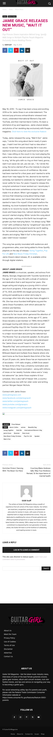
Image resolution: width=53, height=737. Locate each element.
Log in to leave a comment (26, 550)
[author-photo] (26, 497)
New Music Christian (25, 254)
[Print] (27, 50)
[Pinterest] (16, 50)
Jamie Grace (7, 433)
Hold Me (19, 430)
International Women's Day (33, 430)
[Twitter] (10, 50)
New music (25, 433)
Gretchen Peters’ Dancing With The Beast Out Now (12, 469)
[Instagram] (20, 717)
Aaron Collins (14, 427)
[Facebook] (4, 50)
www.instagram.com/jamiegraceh (16, 407)
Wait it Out (7, 439)
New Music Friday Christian (12, 436)
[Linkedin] (21, 50)
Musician (17, 433)
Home (4, 9)
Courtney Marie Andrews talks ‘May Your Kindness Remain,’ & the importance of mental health (39, 472)
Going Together (36, 250)
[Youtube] (38, 717)
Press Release (16, 424)
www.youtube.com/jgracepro (15, 404)
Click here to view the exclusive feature (29, 131)
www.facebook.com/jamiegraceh (16, 398)
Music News (19, 9)
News (11, 9)
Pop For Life (28, 436)
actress (23, 427)
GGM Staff (8, 45)
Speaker (37, 436)
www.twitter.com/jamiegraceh (15, 401)
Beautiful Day (32, 427)
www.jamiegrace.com (11, 395)
